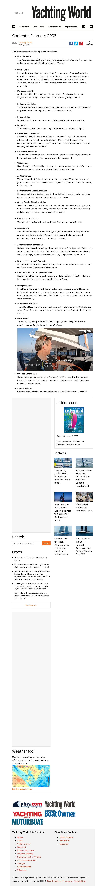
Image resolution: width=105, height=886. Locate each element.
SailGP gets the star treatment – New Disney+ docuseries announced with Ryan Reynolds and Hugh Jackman (31, 586)
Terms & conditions (54, 881)
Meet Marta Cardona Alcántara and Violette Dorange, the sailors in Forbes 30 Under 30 (31, 596)
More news (31, 605)
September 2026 (67, 436)
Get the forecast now (22, 789)
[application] (55, 349)
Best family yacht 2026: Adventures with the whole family (62, 476)
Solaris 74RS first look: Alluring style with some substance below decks (61, 546)
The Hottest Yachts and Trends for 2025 (84, 507)
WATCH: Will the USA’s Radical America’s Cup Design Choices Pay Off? (84, 546)
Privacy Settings (80, 881)
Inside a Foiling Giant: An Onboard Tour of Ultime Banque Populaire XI (84, 478)
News (17, 552)
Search (46, 543)
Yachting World (25, 42)
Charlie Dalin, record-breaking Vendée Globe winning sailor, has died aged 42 (31, 565)
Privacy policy (67, 881)
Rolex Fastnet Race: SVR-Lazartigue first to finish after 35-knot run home (62, 512)
